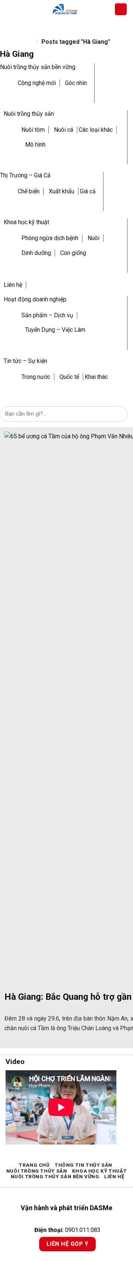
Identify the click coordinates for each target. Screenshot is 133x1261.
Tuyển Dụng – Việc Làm (55, 329)
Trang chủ (34, 1165)
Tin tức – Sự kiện (25, 360)
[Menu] (10, 9)
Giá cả (88, 191)
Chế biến (29, 191)
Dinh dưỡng (36, 252)
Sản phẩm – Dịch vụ (47, 315)
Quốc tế (69, 376)
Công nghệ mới (37, 82)
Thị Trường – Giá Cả (25, 175)
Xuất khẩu (61, 191)
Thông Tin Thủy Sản (83, 1165)
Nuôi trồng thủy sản (29, 113)
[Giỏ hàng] (121, 9)
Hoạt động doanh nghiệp (35, 299)
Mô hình (35, 144)
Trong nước (35, 376)
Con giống (73, 252)
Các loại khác (96, 129)
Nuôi (93, 238)
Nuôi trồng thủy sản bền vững (37, 67)
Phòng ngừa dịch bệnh (49, 238)
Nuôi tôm (33, 129)
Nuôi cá (63, 129)
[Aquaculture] (64, 9)
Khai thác (96, 376)
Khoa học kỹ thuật (26, 222)
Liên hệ (13, 284)
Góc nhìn (76, 82)
